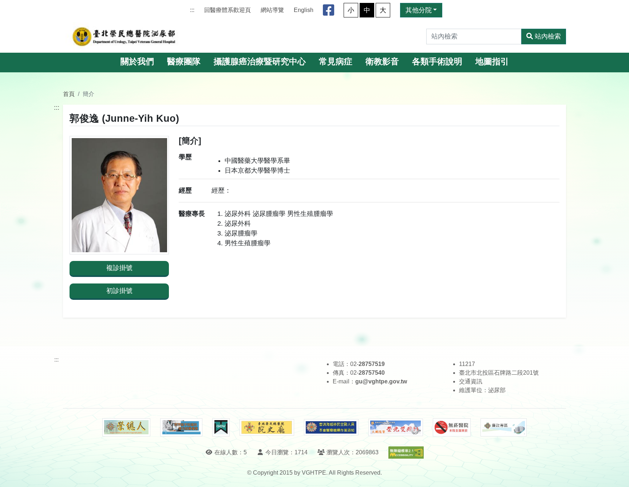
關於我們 (137, 61)
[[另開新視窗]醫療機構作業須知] (331, 427)
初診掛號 (119, 290)
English (303, 10)
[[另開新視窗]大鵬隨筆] (395, 427)
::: (192, 10)
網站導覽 (272, 10)
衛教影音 (382, 61)
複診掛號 (119, 267)
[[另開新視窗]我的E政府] (220, 427)
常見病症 (335, 61)
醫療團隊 (184, 61)
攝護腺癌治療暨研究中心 (260, 61)
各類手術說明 (437, 61)
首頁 (69, 93)
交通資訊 (470, 381)
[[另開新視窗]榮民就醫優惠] (181, 427)
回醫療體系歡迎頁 (227, 10)
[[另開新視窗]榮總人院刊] (126, 427)
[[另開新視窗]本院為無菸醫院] (452, 427)
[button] (616, 474)
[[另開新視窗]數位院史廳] (267, 427)
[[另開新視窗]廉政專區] (503, 427)
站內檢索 (548, 36)
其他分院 (419, 10)
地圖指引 (492, 61)
